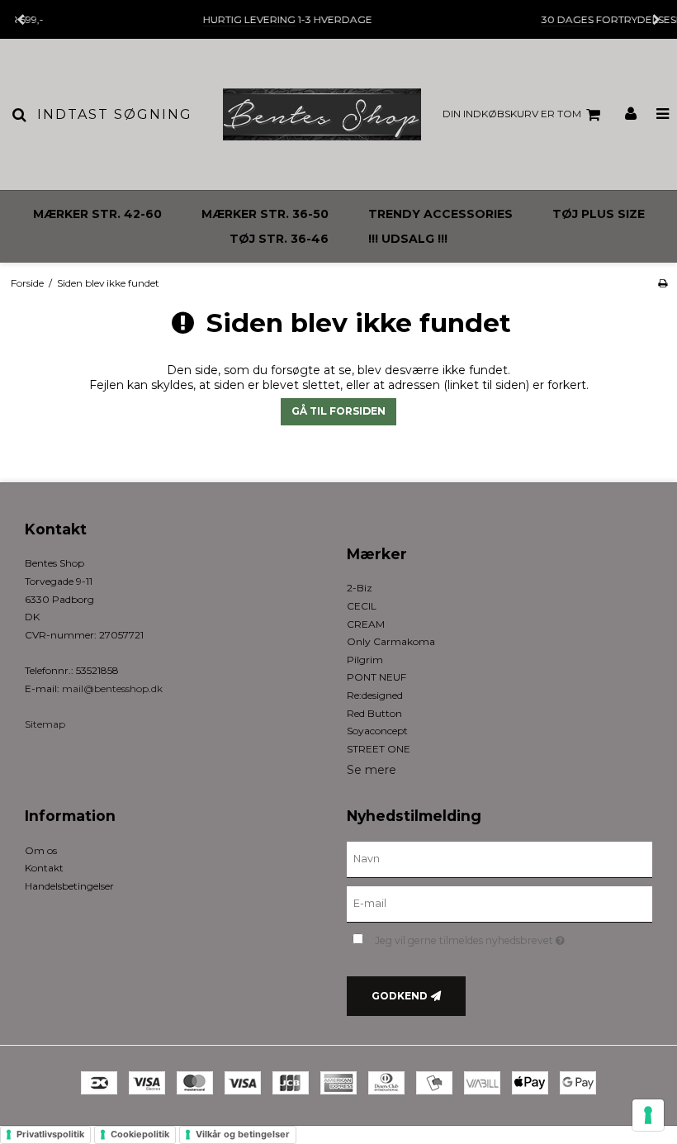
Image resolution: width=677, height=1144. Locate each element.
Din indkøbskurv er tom (512, 113)
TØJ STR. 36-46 (279, 238)
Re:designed (375, 695)
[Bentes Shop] (322, 114)
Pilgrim (365, 659)
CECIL (361, 606)
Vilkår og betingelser (243, 1134)
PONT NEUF (376, 677)
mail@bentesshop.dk (112, 688)
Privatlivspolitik (50, 1134)
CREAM (366, 624)
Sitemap (45, 724)
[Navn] (499, 858)
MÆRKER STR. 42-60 (97, 213)
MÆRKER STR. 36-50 (265, 213)
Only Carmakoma (391, 641)
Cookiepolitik (140, 1134)
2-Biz (359, 587)
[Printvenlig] (662, 283)
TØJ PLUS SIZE (598, 213)
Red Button (374, 713)
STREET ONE (378, 749)
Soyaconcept (377, 730)
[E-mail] (499, 902)
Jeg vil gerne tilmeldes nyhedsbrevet (511, 937)
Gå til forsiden (338, 411)
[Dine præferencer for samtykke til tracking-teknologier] (648, 1115)
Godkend (400, 996)
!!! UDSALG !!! (407, 238)
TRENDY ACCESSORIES (440, 213)
